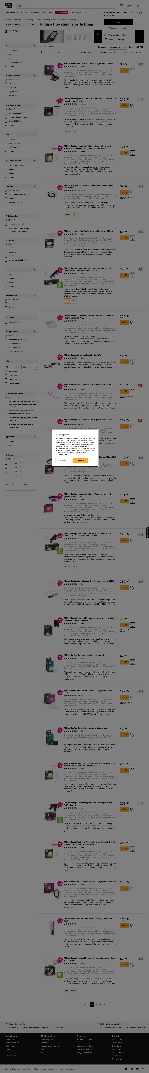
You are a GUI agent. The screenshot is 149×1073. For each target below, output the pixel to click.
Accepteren (80, 460)
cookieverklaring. (64, 454)
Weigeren (63, 460)
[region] (75, 448)
